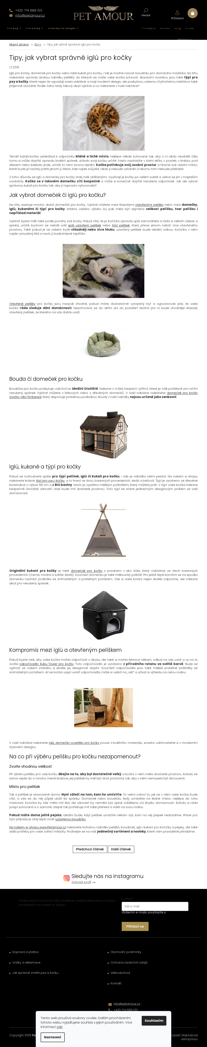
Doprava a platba (25, 952)
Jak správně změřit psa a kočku (35, 973)
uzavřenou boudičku (70, 819)
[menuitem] (14, 28)
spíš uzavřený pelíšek (84, 225)
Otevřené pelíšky (22, 304)
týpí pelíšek (121, 225)
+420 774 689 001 (126, 1010)
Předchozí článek (90, 849)
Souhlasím (154, 1020)
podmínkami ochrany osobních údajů (154, 914)
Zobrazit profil (81, 882)
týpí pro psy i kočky (50, 480)
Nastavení (52, 1037)
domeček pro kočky (86, 571)
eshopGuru (189, 1039)
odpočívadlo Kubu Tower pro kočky (46, 664)
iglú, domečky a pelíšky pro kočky (74, 743)
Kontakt (116, 983)
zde (59, 1027)
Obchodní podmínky (126, 952)
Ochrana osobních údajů (129, 962)
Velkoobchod (120, 973)
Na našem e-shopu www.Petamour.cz (37, 827)
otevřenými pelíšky (149, 205)
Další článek (121, 849)
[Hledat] (146, 12)
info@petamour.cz (127, 1004)
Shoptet (174, 1035)
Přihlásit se (135, 926)
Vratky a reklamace (26, 962)
